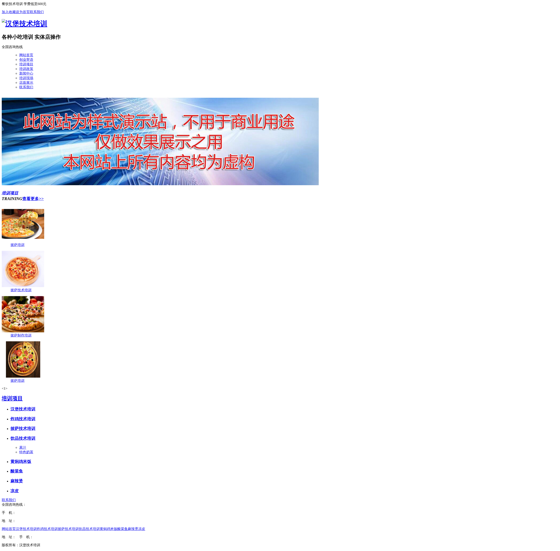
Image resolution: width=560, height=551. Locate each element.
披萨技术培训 (21, 290)
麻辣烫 (16, 481)
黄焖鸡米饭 (20, 461)
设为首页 (23, 12)
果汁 (22, 447)
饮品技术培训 (22, 438)
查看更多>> (33, 198)
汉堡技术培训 (22, 409)
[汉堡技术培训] (24, 24)
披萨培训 (17, 245)
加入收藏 (9, 12)
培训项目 (10, 193)
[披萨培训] (23, 240)
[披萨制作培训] (23, 331)
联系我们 (37, 12)
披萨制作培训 (21, 335)
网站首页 (9, 529)
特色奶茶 (26, 452)
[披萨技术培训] (23, 286)
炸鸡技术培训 (22, 419)
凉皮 (14, 490)
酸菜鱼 (16, 471)
